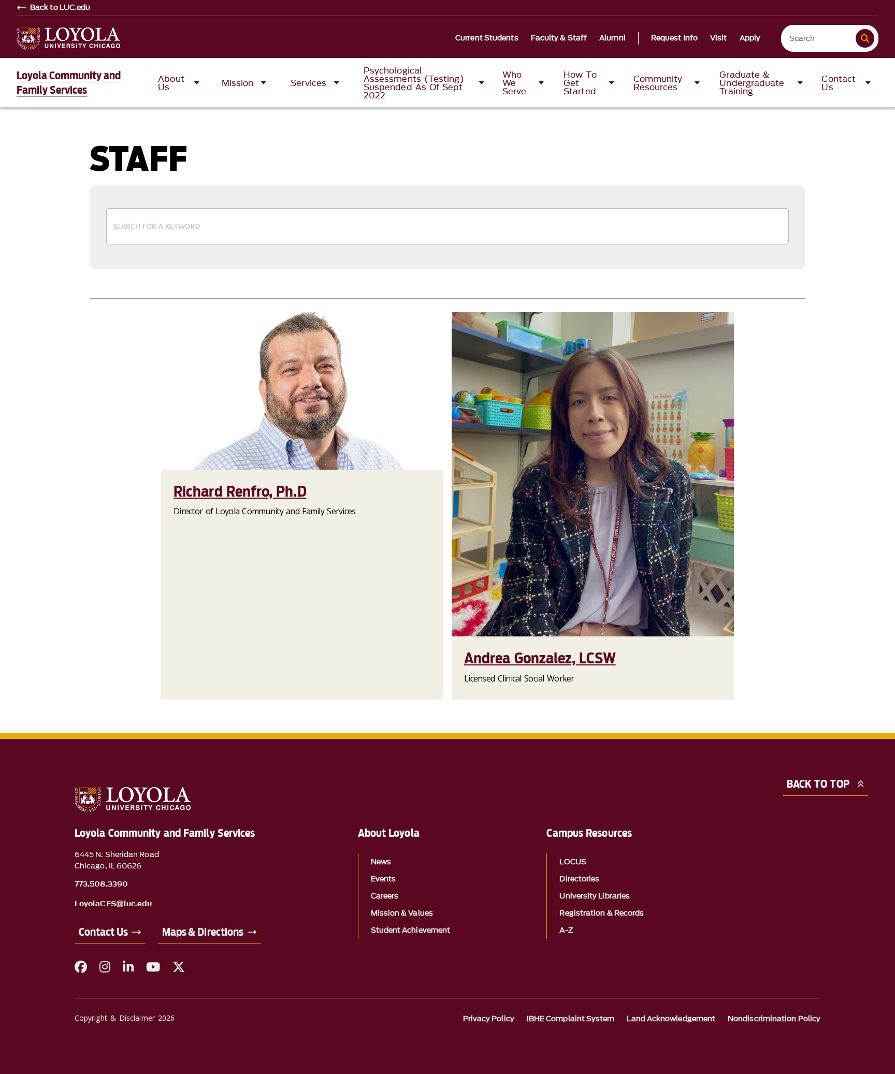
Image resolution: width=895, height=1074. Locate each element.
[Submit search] (865, 38)
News (381, 862)
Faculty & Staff (559, 38)
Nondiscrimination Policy (774, 1018)
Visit (718, 38)
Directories (579, 879)
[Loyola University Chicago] (68, 38)
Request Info (674, 38)
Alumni (612, 38)
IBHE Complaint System (571, 1018)
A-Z (565, 930)
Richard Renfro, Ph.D (240, 491)
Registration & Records (601, 913)
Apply (750, 38)
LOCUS (572, 862)
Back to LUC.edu (60, 7)
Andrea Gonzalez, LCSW (540, 658)
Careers (385, 896)
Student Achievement (411, 930)
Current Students (486, 38)
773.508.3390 (101, 884)
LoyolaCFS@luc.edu (113, 904)
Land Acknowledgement (671, 1018)
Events (383, 879)
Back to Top (818, 784)
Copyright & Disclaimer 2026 (125, 1018)
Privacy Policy (488, 1018)
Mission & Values (402, 913)
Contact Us (103, 932)
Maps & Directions (202, 932)
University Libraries (594, 896)
